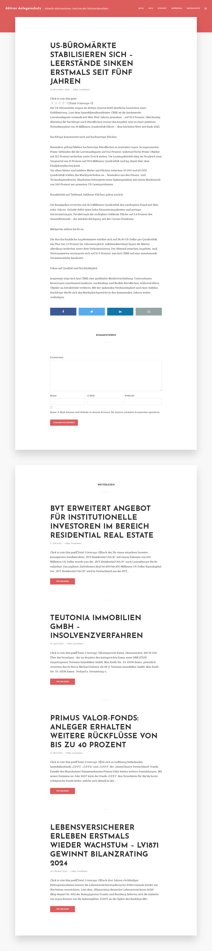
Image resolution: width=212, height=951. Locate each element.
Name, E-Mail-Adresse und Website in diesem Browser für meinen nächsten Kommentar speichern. (105, 412)
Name (53, 396)
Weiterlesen (62, 581)
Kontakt (162, 8)
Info (150, 8)
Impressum (176, 8)
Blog (141, 8)
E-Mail (91, 396)
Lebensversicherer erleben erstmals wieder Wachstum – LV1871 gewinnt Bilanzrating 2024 (104, 845)
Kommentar (56, 357)
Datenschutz (193, 8)
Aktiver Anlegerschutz (23, 8)
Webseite (129, 396)
